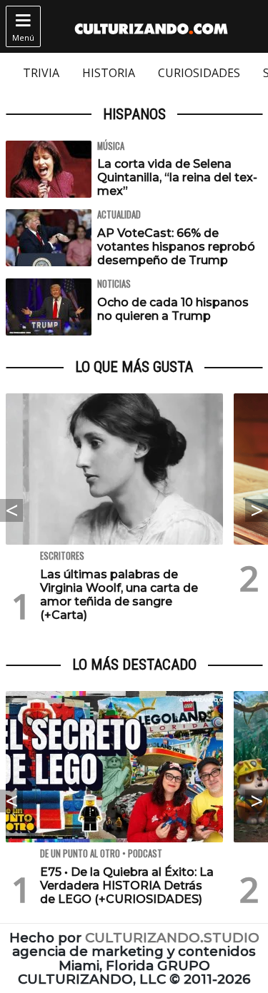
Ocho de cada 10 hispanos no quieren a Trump (173, 309)
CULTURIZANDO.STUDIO (172, 937)
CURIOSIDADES (199, 73)
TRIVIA (41, 73)
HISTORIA (108, 73)
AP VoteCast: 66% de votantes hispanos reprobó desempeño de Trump (176, 246)
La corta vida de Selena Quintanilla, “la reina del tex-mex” (177, 177)
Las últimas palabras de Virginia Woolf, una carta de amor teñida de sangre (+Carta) (119, 595)
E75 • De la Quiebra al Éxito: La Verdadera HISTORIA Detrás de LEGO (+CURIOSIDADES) (127, 885)
